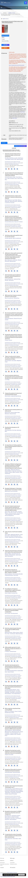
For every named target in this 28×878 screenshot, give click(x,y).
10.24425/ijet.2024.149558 (16, 496)
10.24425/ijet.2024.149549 (14, 324)
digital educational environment (16, 479)
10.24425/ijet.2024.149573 (15, 798)
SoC (18, 744)
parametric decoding (9, 387)
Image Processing (16, 701)
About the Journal (5, 35)
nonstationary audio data (10, 305)
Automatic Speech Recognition (16, 286)
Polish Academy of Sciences (12, 872)
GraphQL (7, 582)
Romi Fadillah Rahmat (16, 693)
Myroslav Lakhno (14, 511)
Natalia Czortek (13, 734)
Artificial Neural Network (14, 188)
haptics (10, 500)
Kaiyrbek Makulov (8, 470)
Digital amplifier (14, 245)
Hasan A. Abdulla (18, 711)
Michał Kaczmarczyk (15, 790)
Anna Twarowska (8, 788)
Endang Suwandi (12, 554)
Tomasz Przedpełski (14, 733)
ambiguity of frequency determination (12, 603)
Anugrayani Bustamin (9, 575)
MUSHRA (9, 403)
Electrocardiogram (9, 701)
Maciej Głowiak (13, 261)
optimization (20, 500)
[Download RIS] (12, 169)
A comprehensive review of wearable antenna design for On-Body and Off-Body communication (13, 836)
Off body (14, 847)
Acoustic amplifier (13, 244)
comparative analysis (13, 369)
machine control (15, 456)
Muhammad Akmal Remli (12, 670)
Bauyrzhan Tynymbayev (17, 470)
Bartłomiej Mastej (19, 791)
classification (12, 166)
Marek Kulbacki (20, 159)
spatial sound (12, 227)
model (21, 482)
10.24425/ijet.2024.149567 (15, 676)
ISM (13, 849)
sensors (15, 563)
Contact (3, 39)
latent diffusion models (13, 350)
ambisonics (12, 268)
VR (15, 437)
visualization (20, 369)
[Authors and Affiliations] (17, 169)
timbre (11, 368)
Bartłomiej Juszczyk (16, 731)
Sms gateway (16, 639)
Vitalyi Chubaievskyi (14, 535)
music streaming (13, 421)
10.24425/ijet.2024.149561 (14, 561)
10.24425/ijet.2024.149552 (16, 384)
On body (10, 847)
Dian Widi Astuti (8, 815)
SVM (11, 165)
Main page (12, 858)
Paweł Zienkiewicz (8, 730)
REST (21, 581)
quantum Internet (12, 802)
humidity (7, 563)
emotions (17, 227)
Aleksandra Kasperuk (9, 318)
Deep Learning (19, 718)
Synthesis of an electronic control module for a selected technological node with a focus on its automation (13, 752)
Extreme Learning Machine (10, 702)
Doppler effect (12, 622)
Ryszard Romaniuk (16, 772)
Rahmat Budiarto (8, 693)
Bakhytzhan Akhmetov (15, 469)
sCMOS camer (12, 741)
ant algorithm (18, 455)
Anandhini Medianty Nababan (10, 689)
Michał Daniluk (8, 396)
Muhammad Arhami (9, 632)
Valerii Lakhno (8, 469)
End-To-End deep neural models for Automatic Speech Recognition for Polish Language (13, 276)
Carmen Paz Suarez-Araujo (10, 177)
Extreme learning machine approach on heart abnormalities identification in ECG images (14, 687)
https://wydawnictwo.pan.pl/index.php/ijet (16, 65)
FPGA (9, 744)
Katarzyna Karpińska (17, 730)
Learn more (15, 874)
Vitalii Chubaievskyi (9, 514)
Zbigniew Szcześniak (9, 754)
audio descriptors (16, 368)
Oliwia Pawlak (13, 791)
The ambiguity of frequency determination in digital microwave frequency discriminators (13, 590)
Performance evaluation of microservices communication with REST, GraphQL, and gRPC (12, 571)
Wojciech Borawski (13, 201)
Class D (11, 246)
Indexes (11, 860)
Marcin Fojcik (14, 159)
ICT (10, 800)
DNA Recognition (13, 718)
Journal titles (11, 12)
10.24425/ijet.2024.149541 (13, 164)
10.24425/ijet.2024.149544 (16, 226)
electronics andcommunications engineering (14, 801)
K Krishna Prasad (13, 651)
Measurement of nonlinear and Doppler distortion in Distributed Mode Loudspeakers (14, 610)
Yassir (8, 633)
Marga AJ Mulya (8, 553)
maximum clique (8, 456)
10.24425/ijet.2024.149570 (16, 740)
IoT (10, 562)
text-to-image (8, 348)
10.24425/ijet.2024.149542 (14, 184)
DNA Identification (8, 720)
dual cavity (10, 826)
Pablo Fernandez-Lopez (12, 178)
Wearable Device (13, 846)
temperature (11, 563)
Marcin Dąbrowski (8, 260)
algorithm (17, 482)
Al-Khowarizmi (18, 692)
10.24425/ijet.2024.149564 (16, 618)
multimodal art (11, 347)
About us (2, 860)
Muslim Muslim (8, 816)
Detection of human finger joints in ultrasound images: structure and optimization (13, 155)
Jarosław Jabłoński (8, 238)
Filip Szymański (8, 360)
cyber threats (14, 544)
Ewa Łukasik (14, 360)
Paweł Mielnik (8, 159)
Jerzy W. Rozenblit (13, 491)
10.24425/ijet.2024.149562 (16, 580)
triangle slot (15, 826)
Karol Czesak (7, 613)
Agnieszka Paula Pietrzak (16, 396)
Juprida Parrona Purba (16, 815)
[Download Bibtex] (14, 169)
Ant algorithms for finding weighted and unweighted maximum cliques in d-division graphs (14, 446)
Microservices (12, 581)
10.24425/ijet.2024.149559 (15, 520)
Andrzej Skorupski (8, 772)
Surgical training (13, 497)
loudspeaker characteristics (17, 619)
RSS (6, 47)
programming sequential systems (11, 763)
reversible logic (13, 778)
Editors (3, 37)
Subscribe (5, 44)
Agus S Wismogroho (9, 556)
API (16, 581)
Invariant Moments (19, 702)
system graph (12, 762)
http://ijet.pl (15, 118)
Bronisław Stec (14, 593)
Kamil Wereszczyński (13, 158)
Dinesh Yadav (15, 838)
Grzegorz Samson (8, 340)
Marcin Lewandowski (17, 238)
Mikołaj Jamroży (8, 731)
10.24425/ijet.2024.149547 (13, 285)
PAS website (12, 867)
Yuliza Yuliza (12, 818)
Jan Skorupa (15, 260)
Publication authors (13, 864)
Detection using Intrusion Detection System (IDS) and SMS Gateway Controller (13, 629)
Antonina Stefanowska (9, 221)
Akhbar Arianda (16, 632)
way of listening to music (14, 419)
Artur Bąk (7, 158)
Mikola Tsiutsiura (16, 472)
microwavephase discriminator (16, 600)
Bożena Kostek (13, 413)
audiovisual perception (18, 347)
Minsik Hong (7, 491)
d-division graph (13, 455)
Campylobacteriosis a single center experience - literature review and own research (13, 197)
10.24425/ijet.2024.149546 (15, 266)
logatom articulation (15, 403)
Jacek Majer (7, 379)
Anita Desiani (12, 633)
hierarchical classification (10, 523)
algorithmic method (19, 762)
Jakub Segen (20, 158)
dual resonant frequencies (15, 825)
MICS (15, 849)
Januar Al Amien (11, 671)
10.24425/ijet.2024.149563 (15, 597)
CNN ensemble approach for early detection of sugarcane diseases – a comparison (13, 649)
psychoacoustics (17, 387)
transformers (13, 348)
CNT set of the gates (19, 779)
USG (13, 165)
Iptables (11, 639)
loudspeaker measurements (10, 620)
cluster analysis (13, 521)
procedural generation (14, 346)
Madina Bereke (12, 537)
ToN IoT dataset (8, 679)
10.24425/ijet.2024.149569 (14, 717)
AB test (19, 402)
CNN (19, 657)
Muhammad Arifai (19, 633)
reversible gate (11, 779)
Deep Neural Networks (9, 287)
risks (14, 524)
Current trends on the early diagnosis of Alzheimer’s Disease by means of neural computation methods (14, 174)
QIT (12, 800)
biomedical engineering (17, 800)
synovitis (18, 165)
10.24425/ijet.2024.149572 (14, 777)
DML (10, 619)
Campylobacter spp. (14, 208)
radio (18, 421)
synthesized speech (14, 402)
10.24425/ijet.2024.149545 (14, 243)
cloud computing (16, 805)
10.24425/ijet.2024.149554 (15, 418)
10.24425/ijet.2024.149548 (15, 302)
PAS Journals (2, 862)
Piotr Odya (14, 430)
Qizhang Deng (16, 298)
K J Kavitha (7, 651)
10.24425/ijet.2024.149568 (16, 698)
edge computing (13, 744)
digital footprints (19, 521)
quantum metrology (9, 805)
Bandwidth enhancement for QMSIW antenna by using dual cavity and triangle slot (13, 813)
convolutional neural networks (15, 328)
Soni (6, 670)
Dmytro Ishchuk (16, 514)
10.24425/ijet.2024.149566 (16, 656)
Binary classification (14, 678)
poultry (12, 562)
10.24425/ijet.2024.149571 (15, 759)
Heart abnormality (13, 699)
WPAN (12, 848)
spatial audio (16, 385)
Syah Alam (7, 819)
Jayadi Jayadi (18, 554)
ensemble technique (16, 679)
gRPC (18, 581)
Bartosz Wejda (14, 412)
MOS (6, 403)
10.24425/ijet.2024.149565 (16, 638)
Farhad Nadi (12, 692)
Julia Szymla (11, 280)
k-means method (18, 523)
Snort (9, 641)
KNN (21, 657)
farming (16, 562)
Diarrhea (19, 210)
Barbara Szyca (8, 412)
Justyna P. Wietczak (16, 788)
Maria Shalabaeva (18, 537)
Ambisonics (12, 437)
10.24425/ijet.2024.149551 (15, 366)
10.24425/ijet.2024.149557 (16, 478)
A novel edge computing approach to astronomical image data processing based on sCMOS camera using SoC (13, 727)
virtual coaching (15, 498)
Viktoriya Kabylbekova (9, 515)
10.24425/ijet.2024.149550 (14, 345)
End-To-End (17, 287)
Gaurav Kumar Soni (8, 838)
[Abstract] (6, 169)
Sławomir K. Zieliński (18, 221)
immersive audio (13, 267)
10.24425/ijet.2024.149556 (14, 454)
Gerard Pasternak (8, 200)
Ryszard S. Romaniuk (13, 793)
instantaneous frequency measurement (13, 601)
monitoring (20, 562)
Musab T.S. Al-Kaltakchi (9, 711)
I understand (21, 874)
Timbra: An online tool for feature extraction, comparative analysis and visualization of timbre (13, 358)
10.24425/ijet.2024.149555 (16, 436)
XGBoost (19, 678)
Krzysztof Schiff (8, 449)
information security (9, 524)
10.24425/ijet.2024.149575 (15, 844)
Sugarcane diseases (14, 657)
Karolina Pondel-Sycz (9, 279)
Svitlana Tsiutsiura (8, 472)
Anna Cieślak (15, 200)
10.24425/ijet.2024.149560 (14, 542)
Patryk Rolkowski (8, 430)
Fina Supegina (18, 818)
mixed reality (15, 500)
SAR (17, 847)
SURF (15, 165)
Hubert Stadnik (8, 593)
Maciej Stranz (8, 792)
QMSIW (6, 826)
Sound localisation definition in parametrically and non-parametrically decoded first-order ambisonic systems (14, 377)
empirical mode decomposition (16, 304)
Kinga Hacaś (13, 792)
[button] (9, 169)
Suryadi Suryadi (15, 553)
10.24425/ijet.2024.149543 (15, 207)
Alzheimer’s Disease (14, 185)
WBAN (9, 848)
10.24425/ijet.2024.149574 (14, 824)
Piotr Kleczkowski (14, 613)
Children (15, 210)
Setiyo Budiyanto (13, 819)
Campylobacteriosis (9, 210)
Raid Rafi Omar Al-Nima (9, 712)
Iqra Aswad (16, 575)
